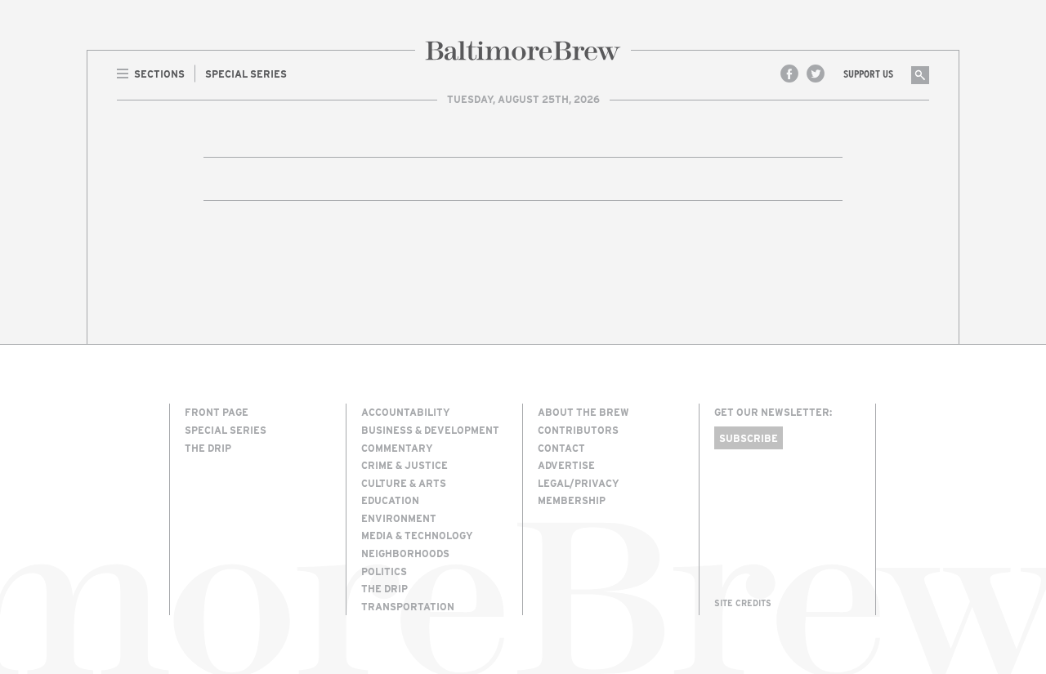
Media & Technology (417, 535)
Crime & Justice (404, 464)
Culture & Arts (403, 482)
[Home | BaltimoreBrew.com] (523, 50)
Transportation (407, 606)
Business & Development (430, 429)
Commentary (397, 447)
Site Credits (742, 603)
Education (390, 500)
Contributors (578, 429)
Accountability (405, 411)
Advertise (566, 464)
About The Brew (583, 411)
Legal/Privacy (578, 482)
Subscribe (748, 437)
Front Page (216, 411)
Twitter (815, 73)
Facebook (789, 73)
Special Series (225, 429)
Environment (398, 517)
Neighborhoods (405, 553)
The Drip (208, 447)
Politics (384, 571)
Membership (572, 500)
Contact (561, 447)
